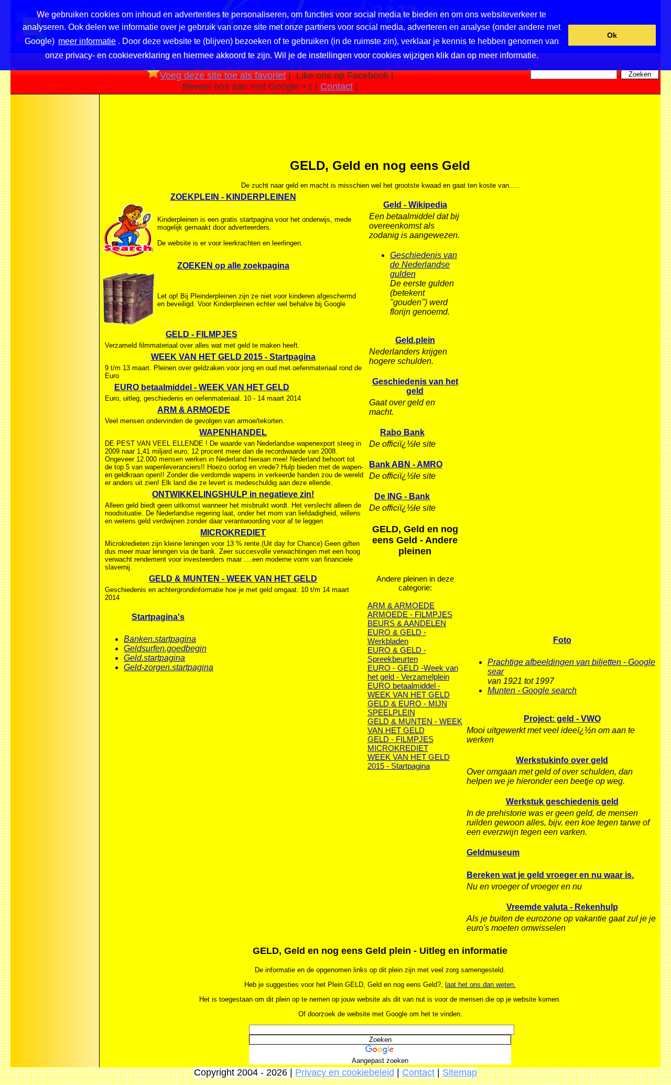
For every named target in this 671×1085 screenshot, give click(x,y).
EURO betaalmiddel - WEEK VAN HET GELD (201, 387)
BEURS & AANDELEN (406, 623)
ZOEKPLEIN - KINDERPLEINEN (233, 196)
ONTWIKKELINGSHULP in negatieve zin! (233, 494)
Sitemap (459, 1072)
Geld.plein (415, 340)
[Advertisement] (54, 261)
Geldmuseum (493, 852)
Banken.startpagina (160, 639)
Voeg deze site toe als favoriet (223, 75)
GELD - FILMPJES (201, 334)
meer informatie (87, 41)
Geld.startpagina (154, 657)
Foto (562, 640)
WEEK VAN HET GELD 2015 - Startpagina (233, 356)
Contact (336, 86)
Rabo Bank (402, 432)
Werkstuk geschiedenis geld (562, 801)
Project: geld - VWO (562, 718)
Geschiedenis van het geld (415, 386)
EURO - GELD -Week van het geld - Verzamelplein (412, 672)
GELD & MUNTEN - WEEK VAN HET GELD (233, 578)
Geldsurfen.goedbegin (165, 648)
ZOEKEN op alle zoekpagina (233, 265)
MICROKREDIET (233, 532)
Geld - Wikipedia (415, 204)
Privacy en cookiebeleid (344, 1072)
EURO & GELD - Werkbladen (396, 637)
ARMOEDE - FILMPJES (409, 614)
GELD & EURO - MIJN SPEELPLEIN (407, 708)
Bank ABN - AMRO (405, 464)
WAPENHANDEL (233, 432)
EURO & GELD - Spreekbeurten (396, 654)
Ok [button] (612, 35)
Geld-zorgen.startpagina (168, 667)
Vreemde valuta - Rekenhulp (562, 907)
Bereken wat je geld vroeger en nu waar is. (550, 875)
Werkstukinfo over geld (562, 760)
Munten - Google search (532, 690)
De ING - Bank (402, 496)
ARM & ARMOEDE (193, 409)
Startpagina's (158, 617)
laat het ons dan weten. (480, 985)
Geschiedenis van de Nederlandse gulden (423, 264)
